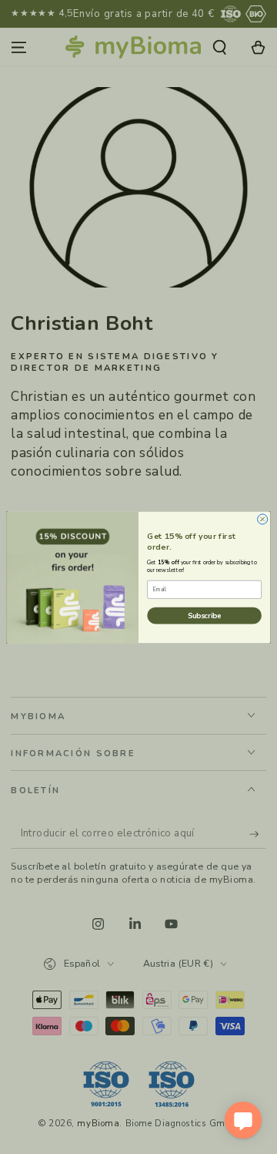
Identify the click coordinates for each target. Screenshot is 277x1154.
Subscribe (204, 615)
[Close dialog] (263, 518)
